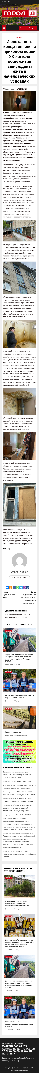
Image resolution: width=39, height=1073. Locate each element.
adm (4, 818)
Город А (17, 664)
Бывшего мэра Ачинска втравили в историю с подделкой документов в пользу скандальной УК (17, 808)
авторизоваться (21, 617)
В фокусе (9, 916)
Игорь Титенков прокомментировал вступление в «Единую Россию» (19, 854)
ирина (5, 785)
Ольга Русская (10, 89)
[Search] (16, 28)
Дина (5, 772)
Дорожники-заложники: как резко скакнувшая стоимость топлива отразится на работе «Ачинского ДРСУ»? (19, 984)
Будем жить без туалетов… (9, 594)
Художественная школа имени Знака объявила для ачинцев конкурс (28, 597)
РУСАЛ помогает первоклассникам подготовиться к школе (19, 697)
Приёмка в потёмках (24, 815)
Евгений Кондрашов (21, 735)
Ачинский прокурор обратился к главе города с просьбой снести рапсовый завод (17, 774)
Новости (9, 877)
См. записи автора (19, 577)
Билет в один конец (24, 781)
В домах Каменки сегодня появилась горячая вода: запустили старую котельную (17, 903)
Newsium (14, 1071)
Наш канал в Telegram (28, 28)
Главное (19, 37)
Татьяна (6, 851)
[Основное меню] (9, 27)
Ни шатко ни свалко (13, 732)
